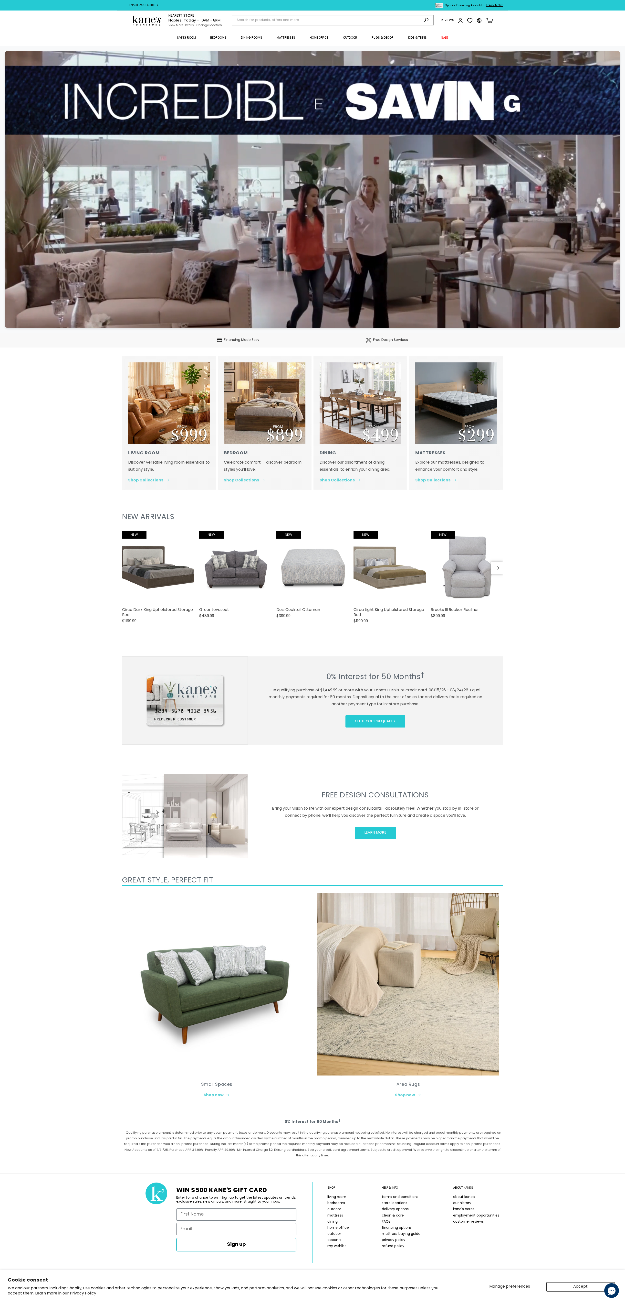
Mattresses (286, 37)
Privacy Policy (83, 1293)
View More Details (181, 25)
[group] (158, 579)
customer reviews (468, 1222)
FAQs (386, 1222)
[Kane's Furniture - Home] (146, 20)
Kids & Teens (417, 37)
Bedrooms (218, 37)
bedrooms (336, 1203)
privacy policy (393, 1240)
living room (336, 1197)
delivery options (395, 1209)
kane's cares (463, 1209)
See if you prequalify (375, 721)
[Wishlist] (470, 20)
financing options (397, 1228)
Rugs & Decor (383, 37)
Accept (580, 1287)
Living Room (186, 37)
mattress (335, 1215)
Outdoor (350, 37)
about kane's (464, 1197)
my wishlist (336, 1246)
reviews (447, 20)
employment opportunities (476, 1215)
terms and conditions (400, 1197)
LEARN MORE (375, 833)
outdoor (334, 1209)
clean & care (393, 1215)
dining (332, 1222)
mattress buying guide (401, 1234)
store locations (394, 1203)
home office (338, 1228)
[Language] (479, 20)
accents (334, 1240)
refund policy (393, 1246)
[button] (186, 38)
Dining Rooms (251, 37)
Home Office (319, 37)
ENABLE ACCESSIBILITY (143, 5)
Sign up (236, 1244)
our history (462, 1203)
